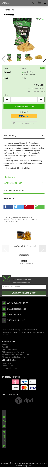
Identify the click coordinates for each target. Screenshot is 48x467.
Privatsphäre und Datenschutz (13, 357)
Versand (30, 466)
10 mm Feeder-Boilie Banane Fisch (24, 246)
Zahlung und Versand (10, 349)
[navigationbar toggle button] (45, 3)
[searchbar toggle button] (33, 3)
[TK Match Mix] (24, 35)
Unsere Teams (7, 366)
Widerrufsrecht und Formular (13, 352)
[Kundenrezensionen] (8, 16)
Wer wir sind (6, 363)
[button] (44, 58)
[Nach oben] (41, 463)
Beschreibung (9, 135)
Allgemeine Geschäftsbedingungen (15, 354)
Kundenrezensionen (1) (14, 183)
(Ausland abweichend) (28, 75)
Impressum (6, 344)
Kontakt (5, 347)
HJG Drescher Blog (9, 368)
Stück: (5, 95)
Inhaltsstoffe (9, 177)
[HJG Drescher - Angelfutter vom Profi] (4, 3)
